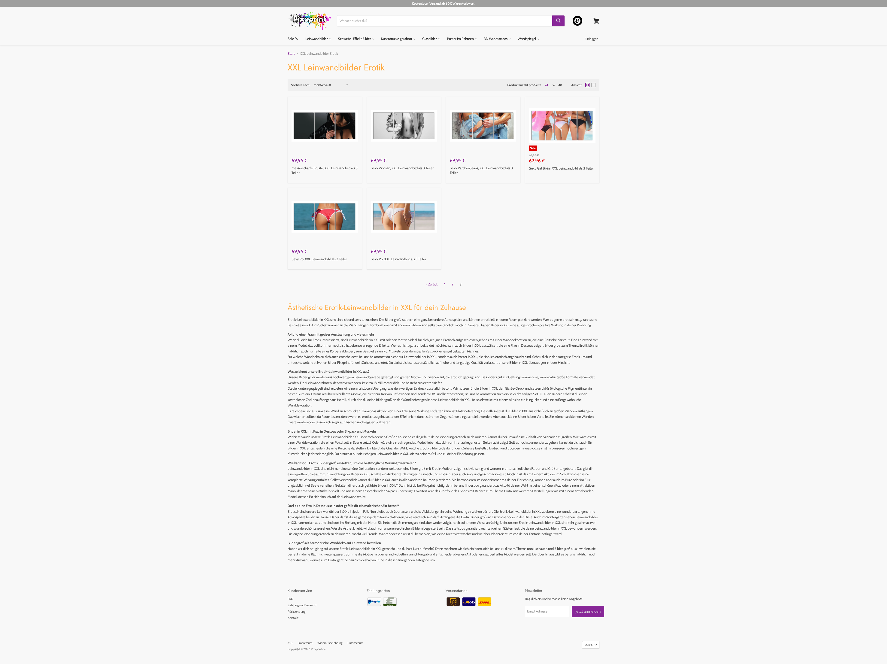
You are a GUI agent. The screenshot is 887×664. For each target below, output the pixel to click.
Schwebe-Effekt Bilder (355, 39)
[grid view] (587, 85)
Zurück (432, 284)
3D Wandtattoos (496, 39)
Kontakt (293, 618)
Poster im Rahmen (460, 39)
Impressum (305, 643)
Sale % (293, 39)
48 (560, 85)
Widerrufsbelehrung (329, 643)
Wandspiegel (527, 39)
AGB (290, 643)
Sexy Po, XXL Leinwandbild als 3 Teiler (319, 259)
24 (546, 85)
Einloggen (591, 39)
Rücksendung (297, 611)
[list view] (593, 85)
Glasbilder (429, 39)
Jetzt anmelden (588, 611)
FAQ (291, 599)
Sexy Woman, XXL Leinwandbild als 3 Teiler (402, 168)
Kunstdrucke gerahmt (397, 39)
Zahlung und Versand (302, 605)
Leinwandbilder (316, 39)
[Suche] (558, 20)
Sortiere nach (300, 85)
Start (291, 54)
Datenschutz (355, 643)
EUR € (588, 644)
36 (553, 85)
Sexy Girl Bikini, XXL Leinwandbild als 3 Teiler (561, 168)
